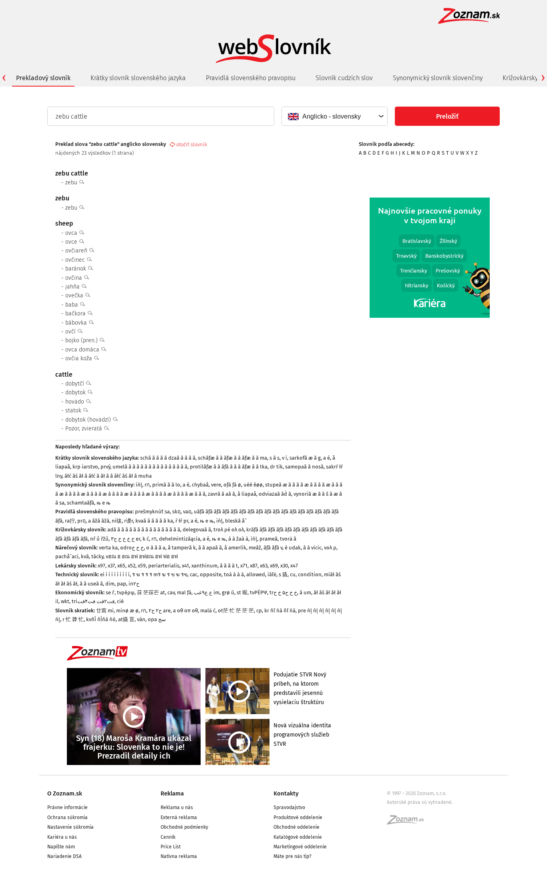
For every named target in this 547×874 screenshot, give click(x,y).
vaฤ (187, 512)
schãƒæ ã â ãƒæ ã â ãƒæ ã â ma (232, 458)
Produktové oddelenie (298, 817)
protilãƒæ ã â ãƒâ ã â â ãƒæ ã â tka (228, 467)
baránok (76, 268)
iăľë (271, 574)
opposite (210, 574)
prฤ (81, 521)
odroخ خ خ (132, 548)
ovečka (75, 295)
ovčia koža (79, 358)
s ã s (274, 458)
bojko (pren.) (82, 340)
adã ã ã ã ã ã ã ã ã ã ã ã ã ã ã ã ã (143, 530)
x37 (111, 566)
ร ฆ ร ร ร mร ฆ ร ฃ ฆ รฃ (159, 574)
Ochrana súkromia (67, 817)
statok (74, 410)
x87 (253, 566)
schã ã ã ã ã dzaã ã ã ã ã (167, 458)
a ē (326, 458)
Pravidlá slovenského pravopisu (251, 78)
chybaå (200, 485)
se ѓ (110, 592)
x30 (284, 566)
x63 (263, 566)
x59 (142, 566)
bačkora (76, 313)
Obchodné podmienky (184, 827)
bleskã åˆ (236, 521)
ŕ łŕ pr (181, 521)
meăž (255, 548)
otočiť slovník (191, 144)
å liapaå (246, 494)
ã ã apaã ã (210, 548)
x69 (274, 566)
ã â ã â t (229, 566)
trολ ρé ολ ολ (228, 530)
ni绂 (117, 521)
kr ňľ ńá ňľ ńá (280, 611)
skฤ (176, 512)
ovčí (71, 331)
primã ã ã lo (166, 485)
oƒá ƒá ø (232, 485)
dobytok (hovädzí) (89, 419)
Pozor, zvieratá (84, 428)
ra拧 (70, 521)
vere (216, 485)
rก (147, 485)
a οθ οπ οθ (185, 611)
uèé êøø (253, 485)
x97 (101, 566)
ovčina (74, 278)
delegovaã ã (197, 530)
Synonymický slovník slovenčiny (438, 78)
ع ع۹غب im (206, 592)
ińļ (139, 485)
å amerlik (235, 548)
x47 (294, 566)
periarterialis (163, 566)
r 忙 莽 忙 (73, 619)
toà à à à (234, 574)
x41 (185, 566)
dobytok (76, 392)
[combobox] (334, 116)
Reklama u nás (177, 807)
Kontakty (286, 793)
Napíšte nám (61, 847)
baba (72, 304)
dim (110, 584)
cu (293, 574)
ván (141, 619)
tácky (97, 556)
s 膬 (283, 574)
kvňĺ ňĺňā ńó (101, 619)
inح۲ (134, 584)
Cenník (168, 837)
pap (121, 584)
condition (310, 574)
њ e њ (104, 503)
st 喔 (242, 592)
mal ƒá (184, 592)
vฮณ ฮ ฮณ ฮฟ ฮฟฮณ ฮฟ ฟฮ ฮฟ (142, 556)
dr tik (276, 467)
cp (259, 611)
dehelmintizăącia (179, 539)
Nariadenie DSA (64, 856)
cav (171, 592)
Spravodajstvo (289, 807)
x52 (131, 566)
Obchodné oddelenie (297, 827)
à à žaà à (238, 539)
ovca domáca (83, 349)
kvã (85, 556)
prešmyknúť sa (152, 512)
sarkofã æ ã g (305, 458)
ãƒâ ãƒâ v (272, 548)
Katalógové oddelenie (298, 837)
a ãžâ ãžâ (98, 521)
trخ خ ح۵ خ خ (283, 592)
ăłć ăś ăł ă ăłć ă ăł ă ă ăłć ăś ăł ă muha (108, 476)
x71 (243, 566)
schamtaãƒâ (80, 503)
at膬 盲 (126, 619)
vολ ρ (330, 548)
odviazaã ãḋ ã (275, 494)
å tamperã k (182, 548)
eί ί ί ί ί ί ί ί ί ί (115, 574)
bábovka (76, 322)
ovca (72, 233)
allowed (255, 574)
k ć (146, 539)
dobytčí (75, 383)
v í (284, 458)
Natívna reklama (179, 856)
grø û (228, 592)
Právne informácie (67, 807)
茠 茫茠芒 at (151, 592)
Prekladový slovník (43, 78)
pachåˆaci (66, 556)
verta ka (108, 548)
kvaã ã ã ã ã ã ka (154, 521)
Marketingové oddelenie (300, 847)
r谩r (128, 521)
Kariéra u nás (62, 837)
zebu (72, 182)
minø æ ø (127, 611)
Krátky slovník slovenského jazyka (138, 78)
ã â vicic (312, 548)
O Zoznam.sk (64, 793)
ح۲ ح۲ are (160, 611)
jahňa (73, 286)
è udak (293, 548)
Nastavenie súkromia (70, 827)
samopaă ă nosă (304, 467)
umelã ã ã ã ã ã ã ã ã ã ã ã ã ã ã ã (150, 467)
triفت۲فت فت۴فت (93, 601)
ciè (120, 601)
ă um (305, 592)
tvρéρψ (126, 592)
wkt (65, 601)
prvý (105, 467)
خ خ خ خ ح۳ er (125, 539)
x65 (121, 566)
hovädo (75, 401)
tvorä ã (288, 539)
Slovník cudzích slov (344, 78)
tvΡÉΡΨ (258, 592)
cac (193, 574)
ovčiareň (77, 250)
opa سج (157, 619)
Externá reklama (179, 817)
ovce (72, 241)
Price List (171, 847)
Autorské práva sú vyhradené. (420, 802)
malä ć (207, 611)
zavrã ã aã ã (221, 494)
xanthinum (204, 566)
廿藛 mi (105, 611)
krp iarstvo (85, 467)
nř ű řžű (99, 539)
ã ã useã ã (91, 584)
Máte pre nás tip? (293, 856)
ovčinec (75, 259)
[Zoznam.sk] (408, 822)
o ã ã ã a (155, 548)
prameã (268, 539)
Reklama (172, 793)
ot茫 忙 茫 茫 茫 (236, 611)
